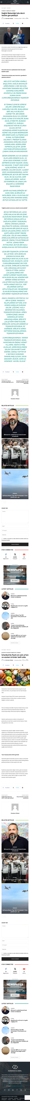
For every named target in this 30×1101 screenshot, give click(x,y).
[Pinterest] (17, 1089)
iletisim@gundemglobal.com (17, 1086)
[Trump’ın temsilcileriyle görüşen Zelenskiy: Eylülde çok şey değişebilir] (6, 626)
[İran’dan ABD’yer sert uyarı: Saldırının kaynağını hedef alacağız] (6, 636)
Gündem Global (9, 18)
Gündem (9, 8)
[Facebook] (4, 1089)
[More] (22, 23)
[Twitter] (25, 1089)
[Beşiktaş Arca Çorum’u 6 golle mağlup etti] (15, 454)
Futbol (15, 463)
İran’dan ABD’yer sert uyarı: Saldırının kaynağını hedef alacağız (18, 637)
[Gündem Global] (3, 18)
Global (12, 623)
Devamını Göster (14, 642)
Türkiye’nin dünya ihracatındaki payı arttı (8, 381)
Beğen (6, 553)
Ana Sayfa (4, 8)
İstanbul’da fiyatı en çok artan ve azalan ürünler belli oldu (22, 382)
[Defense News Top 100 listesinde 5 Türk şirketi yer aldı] (15, 484)
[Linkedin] (12, 1089)
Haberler (8, 10)
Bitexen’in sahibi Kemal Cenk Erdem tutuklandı (15, 435)
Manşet (13, 10)
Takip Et (15, 553)
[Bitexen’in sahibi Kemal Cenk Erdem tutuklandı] (15, 423)
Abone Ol (24, 553)
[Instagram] (8, 1089)
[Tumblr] (21, 1089)
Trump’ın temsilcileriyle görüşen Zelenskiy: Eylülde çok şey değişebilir (19, 627)
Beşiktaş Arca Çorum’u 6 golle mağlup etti (15, 465)
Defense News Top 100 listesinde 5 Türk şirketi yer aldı (15, 496)
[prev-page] (2, 502)
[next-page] (5, 502)
